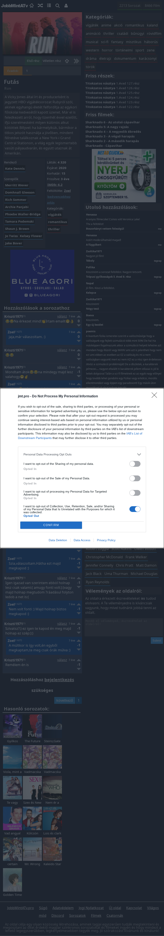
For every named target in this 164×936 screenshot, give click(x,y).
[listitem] (82, 454)
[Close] (156, 396)
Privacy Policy (106, 540)
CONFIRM (51, 525)
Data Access (82, 540)
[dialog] (82, 468)
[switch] (135, 464)
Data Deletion (58, 540)
